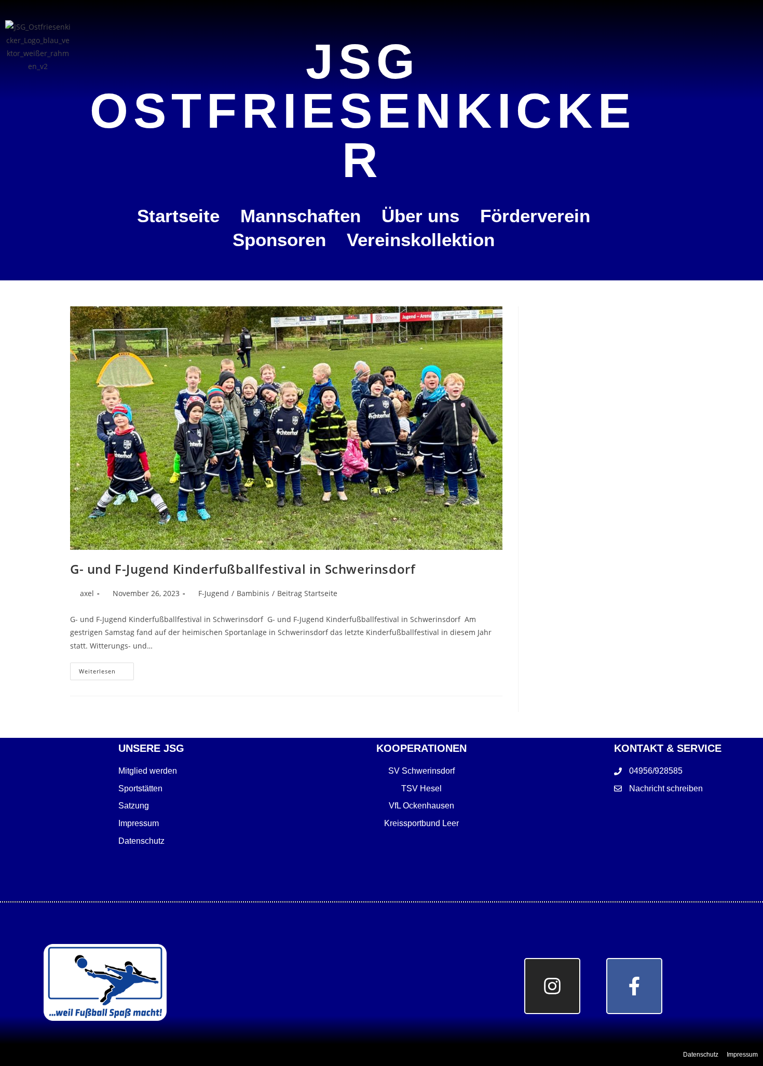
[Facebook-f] (634, 986)
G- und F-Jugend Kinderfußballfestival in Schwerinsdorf (242, 568)
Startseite (178, 216)
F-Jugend (213, 593)
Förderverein (535, 216)
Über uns (420, 216)
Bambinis (253, 593)
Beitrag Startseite (307, 593)
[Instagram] (552, 986)
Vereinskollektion (421, 240)
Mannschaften (300, 216)
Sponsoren (279, 240)
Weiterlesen (106, 669)
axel (87, 593)
